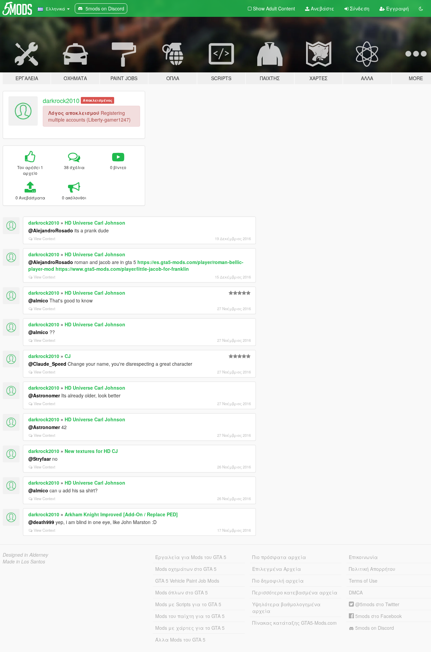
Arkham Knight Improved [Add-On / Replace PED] (121, 514)
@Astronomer (44, 395)
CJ (68, 356)
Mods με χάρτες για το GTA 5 (190, 627)
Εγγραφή (397, 8)
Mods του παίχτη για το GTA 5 (190, 616)
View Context (44, 238)
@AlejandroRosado (50, 230)
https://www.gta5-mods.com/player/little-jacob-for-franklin (122, 268)
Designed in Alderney (25, 554)
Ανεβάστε (321, 8)
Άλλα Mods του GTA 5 (180, 639)
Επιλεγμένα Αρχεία (276, 568)
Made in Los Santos (24, 561)
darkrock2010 (61, 100)
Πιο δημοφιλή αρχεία (278, 580)
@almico (38, 300)
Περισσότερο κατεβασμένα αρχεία (294, 592)
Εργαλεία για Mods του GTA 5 (190, 557)
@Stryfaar (39, 458)
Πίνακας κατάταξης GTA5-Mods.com (294, 622)
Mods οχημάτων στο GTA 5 (186, 568)
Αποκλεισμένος (97, 100)
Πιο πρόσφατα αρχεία (279, 557)
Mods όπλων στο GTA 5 (181, 592)
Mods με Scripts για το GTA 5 (188, 604)
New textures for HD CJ (91, 451)
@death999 (41, 522)
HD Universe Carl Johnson (95, 222)
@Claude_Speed (47, 363)
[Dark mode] (421, 8)
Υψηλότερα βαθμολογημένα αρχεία (286, 607)
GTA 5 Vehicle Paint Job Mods (187, 580)
